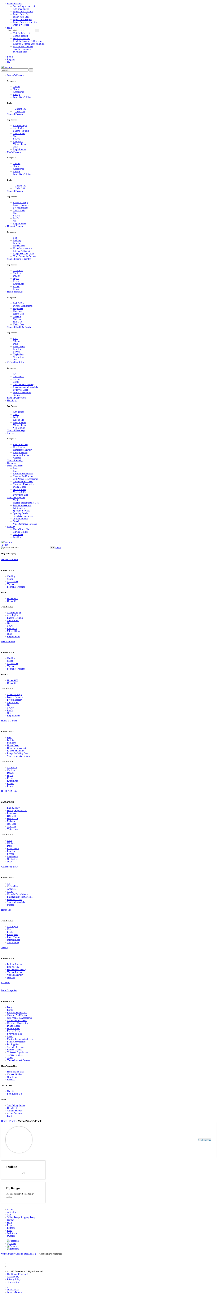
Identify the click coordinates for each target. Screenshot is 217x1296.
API (9, 1214)
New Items (18, 534)
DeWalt (16, 276)
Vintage (16, 94)
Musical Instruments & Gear (26, 502)
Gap (15, 136)
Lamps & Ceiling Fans (23, 253)
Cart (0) (10, 1091)
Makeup (17, 316)
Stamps (16, 395)
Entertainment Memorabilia (25, 387)
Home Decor (19, 245)
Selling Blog (13, 1217)
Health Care (18, 313)
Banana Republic (21, 131)
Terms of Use (13, 1282)
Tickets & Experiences (23, 516)
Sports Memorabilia (22, 392)
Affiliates (11, 1212)
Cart (9, 62)
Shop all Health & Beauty (19, 327)
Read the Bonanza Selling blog (27, 41)
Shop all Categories (16, 497)
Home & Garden (15, 226)
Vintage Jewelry (20, 452)
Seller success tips (21, 38)
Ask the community (22, 49)
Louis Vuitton (19, 422)
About (10, 1209)
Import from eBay (21, 14)
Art (14, 374)
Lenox (16, 289)
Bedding (17, 240)
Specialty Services (21, 510)
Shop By (11, 526)
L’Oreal (16, 351)
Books (16, 471)
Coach (16, 414)
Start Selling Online (16, 1105)
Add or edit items (21, 9)
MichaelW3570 (49, 1139)
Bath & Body (19, 303)
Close (58, 547)
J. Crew (16, 138)
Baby (15, 468)
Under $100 (20, 108)
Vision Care (18, 324)
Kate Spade (18, 420)
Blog (9, 1116)
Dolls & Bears (19, 489)
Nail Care (17, 319)
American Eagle (20, 202)
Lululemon (18, 141)
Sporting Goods (20, 513)
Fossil (15, 417)
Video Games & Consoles (25, 524)
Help (9, 27)
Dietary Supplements (22, 306)
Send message (204, 1140)
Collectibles (18, 376)
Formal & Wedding (22, 97)
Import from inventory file (25, 22)
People (12, 1121)
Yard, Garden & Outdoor (24, 256)
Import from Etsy (21, 17)
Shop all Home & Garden (19, 259)
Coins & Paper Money (23, 384)
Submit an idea (20, 51)
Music (16, 500)
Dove (15, 343)
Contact (10, 1220)
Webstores (12, 1233)
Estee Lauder (19, 346)
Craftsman (18, 270)
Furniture (17, 243)
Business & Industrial (23, 473)
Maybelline (18, 354)
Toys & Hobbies (20, 518)
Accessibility (13, 1276)
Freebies (17, 537)
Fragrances (18, 308)
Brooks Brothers (20, 207)
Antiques (17, 379)
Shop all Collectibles (16, 397)
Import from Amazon (23, 11)
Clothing (17, 86)
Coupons (11, 463)
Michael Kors (19, 144)
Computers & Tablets (23, 481)
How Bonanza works (23, 46)
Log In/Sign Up (14, 1093)
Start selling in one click (24, 6)
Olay (15, 359)
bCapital (11, 1236)
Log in (10, 56)
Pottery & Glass (20, 390)
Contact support (20, 36)
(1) (15, 1173)
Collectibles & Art (15, 362)
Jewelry (10, 433)
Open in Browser (15, 1292)
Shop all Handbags (16, 430)
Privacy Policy (14, 1279)
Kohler (16, 286)
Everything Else (20, 495)
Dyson (16, 278)
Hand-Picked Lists (21, 529)
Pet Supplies (19, 508)
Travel (16, 521)
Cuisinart (17, 273)
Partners (11, 1228)
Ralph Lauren (19, 149)
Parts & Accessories (22, 505)
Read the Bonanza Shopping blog (28, 43)
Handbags (12, 400)
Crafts (16, 382)
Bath (15, 237)
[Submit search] (37, 30)
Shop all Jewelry (15, 460)
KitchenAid (18, 283)
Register (11, 59)
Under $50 (20, 111)
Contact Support (14, 1110)
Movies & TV (19, 492)
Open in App (13, 1289)
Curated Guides (20, 532)
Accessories (18, 92)
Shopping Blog (28, 1217)
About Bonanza (14, 1113)
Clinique (17, 341)
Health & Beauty (15, 291)
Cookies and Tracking (17, 1274)
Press (9, 1230)
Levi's (16, 218)
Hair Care (17, 311)
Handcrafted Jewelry (22, 450)
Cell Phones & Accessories (25, 479)
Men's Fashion (14, 152)
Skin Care (17, 321)
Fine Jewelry (19, 447)
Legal (9, 1225)
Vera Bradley (19, 427)
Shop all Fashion (15, 114)
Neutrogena (18, 357)
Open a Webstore (21, 25)
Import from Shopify (22, 19)
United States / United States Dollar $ (19, 1253)
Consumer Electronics (23, 484)
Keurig (16, 281)
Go (52, 548)
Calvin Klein (19, 133)
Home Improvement (22, 248)
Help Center (12, 1108)
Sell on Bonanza (14, 3)
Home (4, 1121)
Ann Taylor (18, 128)
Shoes (16, 89)
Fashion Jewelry (20, 444)
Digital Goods (19, 487)
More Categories (15, 465)
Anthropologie (20, 125)
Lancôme (17, 349)
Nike (15, 146)
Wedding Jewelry (21, 455)
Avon (15, 338)
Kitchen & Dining (21, 251)
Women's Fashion (15, 75)
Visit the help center (22, 33)
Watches (17, 457)
